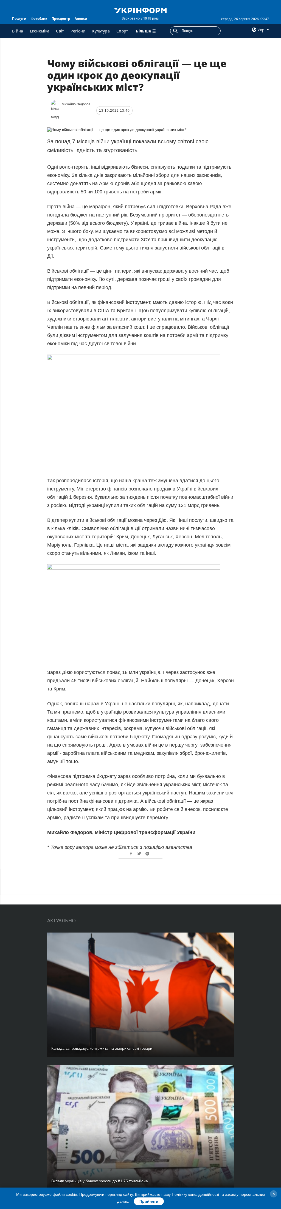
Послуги (19, 18)
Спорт (122, 31)
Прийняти (148, 1201)
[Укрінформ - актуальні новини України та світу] (140, 10)
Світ (60, 31)
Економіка (40, 31)
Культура (101, 31)
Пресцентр (61, 18)
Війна (17, 31)
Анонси (81, 18)
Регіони (78, 31)
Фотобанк (39, 18)
